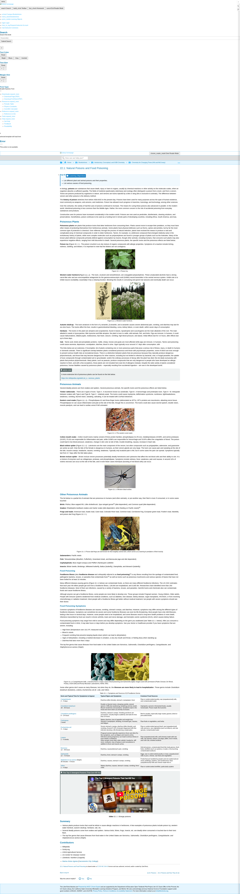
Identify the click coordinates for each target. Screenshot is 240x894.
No (91, 879)
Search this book (5, 35)
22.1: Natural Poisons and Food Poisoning (73, 866)
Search (63, 158)
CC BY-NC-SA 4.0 (102, 866)
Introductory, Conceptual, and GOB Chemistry (109, 162)
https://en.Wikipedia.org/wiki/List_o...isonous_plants (80, 378)
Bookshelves (83, 162)
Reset (3, 55)
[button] (7, 124)
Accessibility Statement (124, 891)
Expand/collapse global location (179, 162)
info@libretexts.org (161, 891)
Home (69, 162)
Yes (83, 879)
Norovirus (64, 748)
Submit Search (6, 41)
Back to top (63, 872)
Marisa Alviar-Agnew (70, 861)
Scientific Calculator (11, 109)
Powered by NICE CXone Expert (89, 887)
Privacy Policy (97, 891)
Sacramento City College (88, 861)
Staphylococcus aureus (68, 760)
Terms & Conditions (109, 891)
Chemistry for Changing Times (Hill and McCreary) (148, 162)
